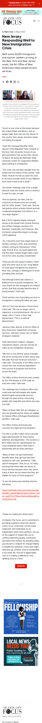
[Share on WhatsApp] (18, 82)
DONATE (21, 566)
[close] (39, 4)
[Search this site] (34, 20)
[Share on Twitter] (3, 82)
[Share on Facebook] (7, 82)
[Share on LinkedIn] (11, 82)
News (4, 77)
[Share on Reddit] (14, 82)
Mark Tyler (9, 32)
